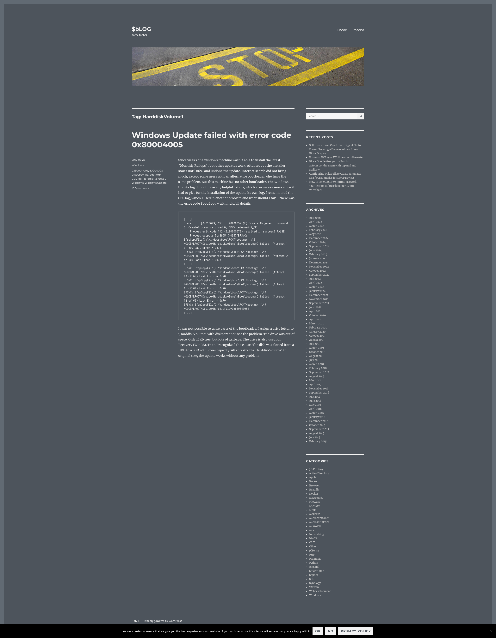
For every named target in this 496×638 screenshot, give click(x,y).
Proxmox (315, 558)
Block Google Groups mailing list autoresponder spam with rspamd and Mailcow (332, 165)
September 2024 (319, 246)
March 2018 (316, 364)
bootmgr (155, 174)
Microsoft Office (319, 522)
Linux (312, 510)
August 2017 (316, 376)
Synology (315, 583)
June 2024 (315, 250)
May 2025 (315, 234)
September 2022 (319, 274)
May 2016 (315, 404)
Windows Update (156, 182)
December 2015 (318, 421)
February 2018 (318, 368)
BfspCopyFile (140, 174)
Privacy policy (356, 631)
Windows (138, 165)
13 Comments (140, 188)
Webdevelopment (320, 591)
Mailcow (314, 514)
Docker (313, 493)
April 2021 (315, 311)
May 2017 (315, 380)
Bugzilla (314, 489)
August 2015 (316, 433)
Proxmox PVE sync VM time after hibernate (336, 157)
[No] (491, 631)
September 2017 (319, 372)
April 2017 (315, 384)
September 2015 (319, 429)
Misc (312, 530)
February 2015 (318, 441)
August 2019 (317, 339)
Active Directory (319, 473)
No (330, 631)
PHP (311, 554)
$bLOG (141, 29)
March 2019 (316, 348)
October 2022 (317, 270)
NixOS (313, 538)
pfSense (314, 550)
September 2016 (319, 392)
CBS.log (137, 178)
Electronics (316, 497)
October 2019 (317, 335)
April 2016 (315, 409)
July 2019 (314, 344)
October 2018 (317, 352)
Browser (314, 485)
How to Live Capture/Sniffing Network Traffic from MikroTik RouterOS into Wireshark (332, 186)
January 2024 (317, 258)
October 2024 (317, 242)
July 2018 (314, 360)
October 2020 (317, 315)
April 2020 (315, 319)
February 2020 (318, 327)
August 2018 (316, 356)
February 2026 (318, 230)
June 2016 (315, 400)
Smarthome (316, 571)
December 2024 (319, 238)
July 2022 (315, 278)
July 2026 (315, 218)
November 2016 (319, 388)
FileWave (314, 501)
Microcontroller (319, 518)
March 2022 (316, 287)
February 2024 (318, 254)
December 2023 (318, 262)
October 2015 (317, 425)
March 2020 (316, 323)
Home (342, 30)
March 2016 (316, 413)
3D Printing (316, 469)
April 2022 (315, 283)
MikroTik (315, 526)
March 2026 (316, 226)
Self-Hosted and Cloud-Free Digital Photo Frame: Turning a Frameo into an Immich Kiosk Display (335, 149)
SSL (311, 579)
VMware (314, 587)
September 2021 (319, 303)
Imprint (358, 30)
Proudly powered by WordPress (163, 621)
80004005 (156, 170)
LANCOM (314, 506)
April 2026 (315, 222)
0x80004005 (140, 170)
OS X (312, 542)
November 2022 (319, 266)
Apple (312, 477)
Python (313, 562)
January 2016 (317, 417)
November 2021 (318, 299)
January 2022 (317, 291)
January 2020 (317, 331)
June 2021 (315, 307)
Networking (316, 534)
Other (312, 546)
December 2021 (318, 295)
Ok (318, 631)
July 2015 (314, 437)
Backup (313, 481)
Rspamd (314, 567)
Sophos (314, 575)
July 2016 (314, 396)
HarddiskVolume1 (154, 178)
